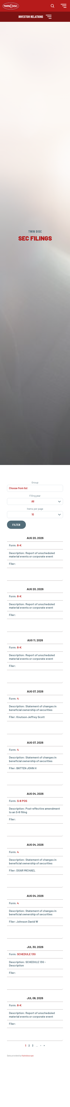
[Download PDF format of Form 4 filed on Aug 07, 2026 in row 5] (20, 727)
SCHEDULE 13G (26, 954)
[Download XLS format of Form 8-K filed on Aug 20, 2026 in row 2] (29, 574)
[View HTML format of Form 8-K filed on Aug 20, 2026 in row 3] (12, 625)
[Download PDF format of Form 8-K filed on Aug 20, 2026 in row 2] (20, 574)
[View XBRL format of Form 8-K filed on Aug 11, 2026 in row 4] (37, 676)
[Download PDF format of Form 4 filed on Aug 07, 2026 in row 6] (20, 778)
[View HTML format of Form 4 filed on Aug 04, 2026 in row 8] (12, 881)
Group (35, 482)
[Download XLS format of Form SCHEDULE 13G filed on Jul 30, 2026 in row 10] (29, 983)
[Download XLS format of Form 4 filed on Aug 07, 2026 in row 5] (29, 727)
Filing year (35, 495)
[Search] (52, 6)
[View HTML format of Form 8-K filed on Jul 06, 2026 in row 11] (12, 1034)
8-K (19, 545)
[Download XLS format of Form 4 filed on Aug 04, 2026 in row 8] (29, 881)
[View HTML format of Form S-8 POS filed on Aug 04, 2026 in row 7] (12, 830)
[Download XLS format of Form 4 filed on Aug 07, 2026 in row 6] (29, 778)
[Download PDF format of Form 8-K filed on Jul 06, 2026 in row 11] (20, 1034)
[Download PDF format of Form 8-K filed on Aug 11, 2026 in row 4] (20, 676)
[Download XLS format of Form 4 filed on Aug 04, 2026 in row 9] (29, 932)
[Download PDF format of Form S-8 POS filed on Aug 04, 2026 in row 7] (20, 830)
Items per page (35, 508)
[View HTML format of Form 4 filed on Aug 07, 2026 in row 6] (12, 778)
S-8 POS (22, 800)
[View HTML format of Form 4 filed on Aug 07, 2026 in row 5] (12, 727)
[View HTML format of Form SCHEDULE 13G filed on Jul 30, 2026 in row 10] (12, 983)
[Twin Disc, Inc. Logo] (11, 6)
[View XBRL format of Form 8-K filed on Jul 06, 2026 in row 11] (37, 1034)
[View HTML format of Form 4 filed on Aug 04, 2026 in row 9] (12, 932)
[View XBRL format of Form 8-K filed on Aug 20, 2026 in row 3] (37, 625)
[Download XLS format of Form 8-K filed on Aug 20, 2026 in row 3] (29, 625)
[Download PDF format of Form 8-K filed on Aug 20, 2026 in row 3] (20, 625)
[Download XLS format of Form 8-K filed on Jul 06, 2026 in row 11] (29, 1034)
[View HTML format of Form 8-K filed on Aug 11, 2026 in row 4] (12, 676)
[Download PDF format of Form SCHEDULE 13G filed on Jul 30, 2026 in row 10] (20, 983)
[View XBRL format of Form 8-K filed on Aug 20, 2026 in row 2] (37, 574)
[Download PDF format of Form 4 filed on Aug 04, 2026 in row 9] (20, 932)
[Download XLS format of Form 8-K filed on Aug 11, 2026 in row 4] (29, 676)
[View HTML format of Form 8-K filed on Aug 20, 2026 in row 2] (12, 574)
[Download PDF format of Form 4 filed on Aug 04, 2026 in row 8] (20, 881)
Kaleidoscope (28, 1055)
